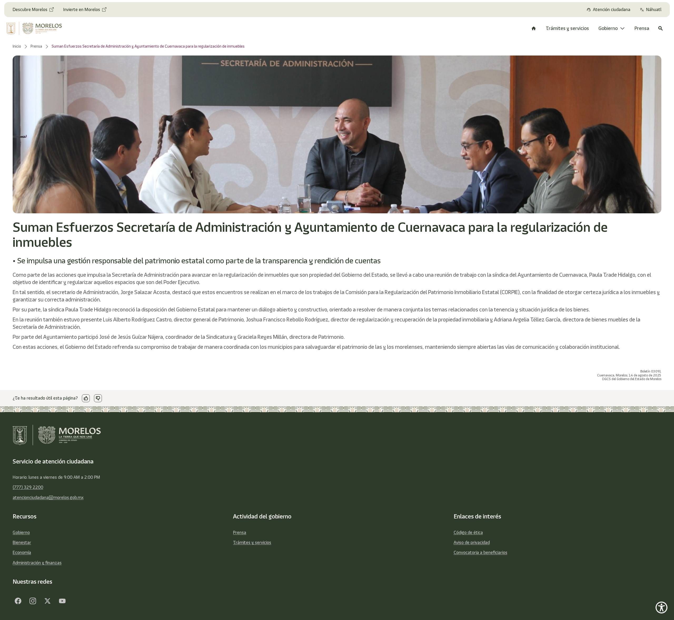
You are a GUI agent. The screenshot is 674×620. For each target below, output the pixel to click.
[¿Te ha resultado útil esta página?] (86, 398)
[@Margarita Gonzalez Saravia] (62, 601)
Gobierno (21, 532)
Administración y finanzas (37, 562)
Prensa (239, 532)
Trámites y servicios (252, 542)
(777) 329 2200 (28, 487)
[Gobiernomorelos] (32, 601)
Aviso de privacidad (472, 542)
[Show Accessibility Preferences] (661, 607)
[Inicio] (534, 28)
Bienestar (22, 542)
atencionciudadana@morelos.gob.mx (48, 497)
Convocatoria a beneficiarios (480, 552)
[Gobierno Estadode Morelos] (18, 601)
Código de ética (468, 532)
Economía (22, 552)
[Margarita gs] (47, 601)
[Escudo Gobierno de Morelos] (40, 28)
